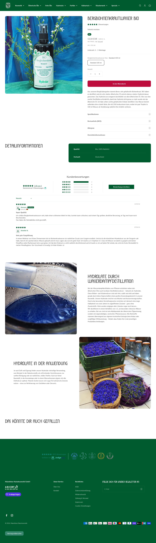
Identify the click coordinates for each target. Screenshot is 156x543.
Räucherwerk (100, 5)
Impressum (79, 502)
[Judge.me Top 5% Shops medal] (110, 456)
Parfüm (72, 5)
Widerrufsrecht (80, 494)
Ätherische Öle (33, 5)
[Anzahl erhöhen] (99, 74)
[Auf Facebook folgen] (6, 515)
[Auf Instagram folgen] (12, 515)
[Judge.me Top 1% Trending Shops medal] (101, 456)
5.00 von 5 (38, 186)
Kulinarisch (85, 5)
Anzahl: (90, 69)
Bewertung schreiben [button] (121, 187)
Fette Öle (48, 5)
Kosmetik (18, 5)
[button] (93, 24)
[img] (21, 204)
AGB (77, 487)
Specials (114, 5)
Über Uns (56, 487)
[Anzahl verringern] (91, 74)
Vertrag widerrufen (14, 533)
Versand (100, 41)
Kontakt (56, 490)
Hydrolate (60, 5)
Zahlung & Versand (81, 498)
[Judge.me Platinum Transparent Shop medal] (83, 456)
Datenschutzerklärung (82, 490)
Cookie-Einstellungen (82, 506)
